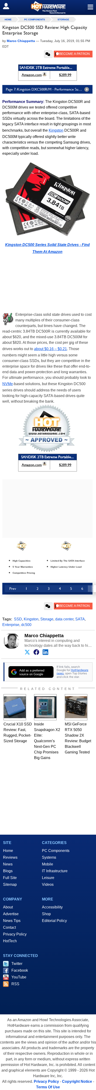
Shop (46, 914)
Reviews (10, 857)
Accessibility (52, 907)
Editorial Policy (54, 921)
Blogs (8, 871)
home (8, 19)
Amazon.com (32, 75)
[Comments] (48, 54)
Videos (48, 884)
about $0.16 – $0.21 (50, 349)
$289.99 (65, 75)
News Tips (12, 921)
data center (64, 619)
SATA (80, 619)
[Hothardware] (48, 7)
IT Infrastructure (55, 871)
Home (8, 851)
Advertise (11, 914)
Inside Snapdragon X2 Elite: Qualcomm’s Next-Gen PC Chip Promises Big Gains (47, 741)
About (8, 907)
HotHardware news (72, 671)
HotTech (10, 941)
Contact (9, 927)
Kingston (56, 130)
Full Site (10, 878)
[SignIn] (9, 6)
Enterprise (10, 625)
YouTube (18, 977)
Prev (12, 588)
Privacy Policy (15, 934)
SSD (18, 619)
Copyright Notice (77, 1081)
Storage (63, 19)
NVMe (7, 384)
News (8, 864)
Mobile (47, 864)
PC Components (34, 19)
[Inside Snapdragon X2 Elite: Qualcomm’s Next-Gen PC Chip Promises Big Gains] (45, 707)
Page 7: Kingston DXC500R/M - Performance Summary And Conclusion (49, 89)
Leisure (48, 878)
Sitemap (10, 884)
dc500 (26, 625)
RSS (15, 984)
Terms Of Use (48, 1087)
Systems (49, 857)
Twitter (16, 964)
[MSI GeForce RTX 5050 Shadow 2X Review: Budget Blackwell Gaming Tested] (76, 707)
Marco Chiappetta (44, 635)
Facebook (19, 970)
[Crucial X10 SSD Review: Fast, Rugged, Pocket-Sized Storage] (15, 707)
